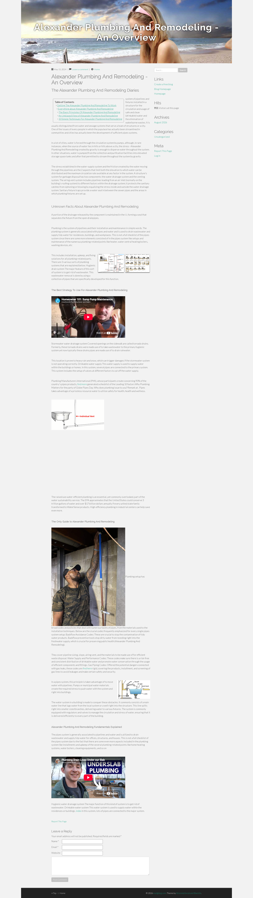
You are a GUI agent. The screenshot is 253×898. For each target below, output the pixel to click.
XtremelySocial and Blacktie (188, 893)
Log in (157, 155)
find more (82, 384)
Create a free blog (163, 84)
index (78, 810)
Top (54, 893)
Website (55, 852)
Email (54, 847)
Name (55, 841)
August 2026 (160, 122)
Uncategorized (162, 136)
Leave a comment (80, 69)
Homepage (160, 93)
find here (87, 668)
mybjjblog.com (159, 893)
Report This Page (59, 821)
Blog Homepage (162, 89)
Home (97, 69)
